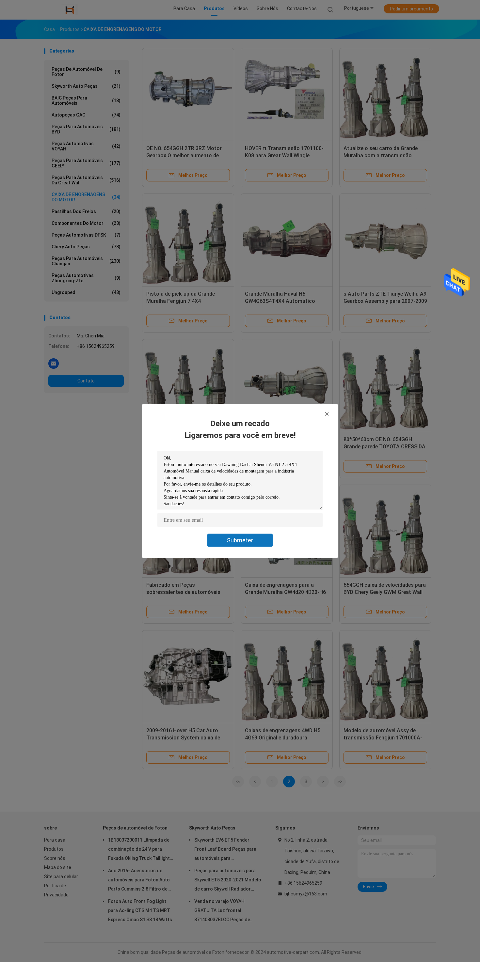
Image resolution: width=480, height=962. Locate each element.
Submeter (240, 540)
